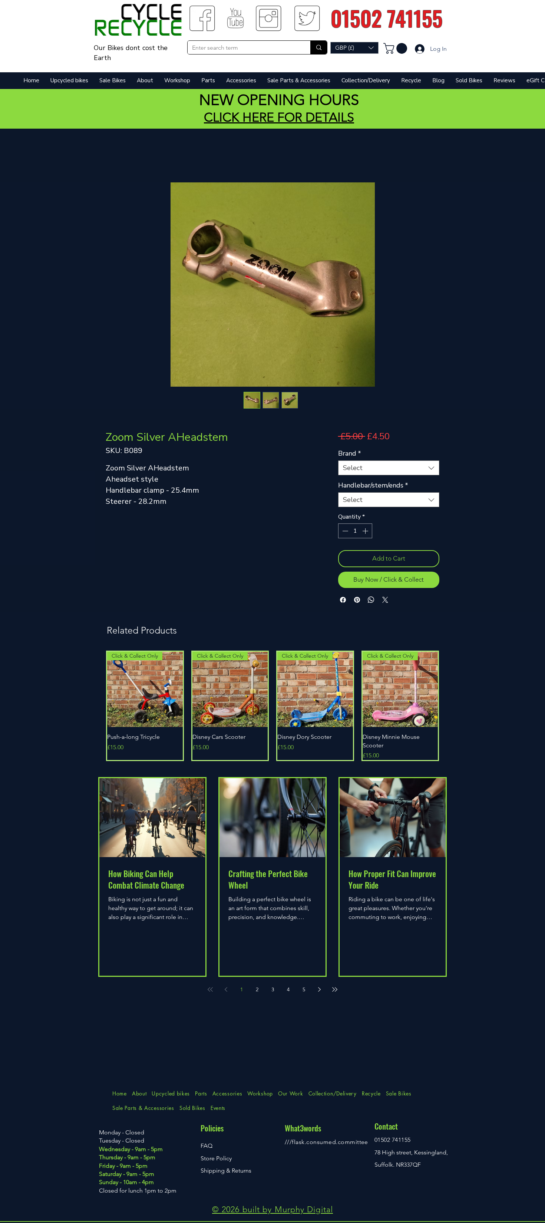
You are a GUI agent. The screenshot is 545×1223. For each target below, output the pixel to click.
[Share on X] (385, 599)
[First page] (210, 989)
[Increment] (366, 531)
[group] (272, 705)
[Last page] (334, 989)
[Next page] (319, 989)
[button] (354, 48)
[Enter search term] (318, 47)
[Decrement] (344, 531)
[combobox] (388, 467)
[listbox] (354, 48)
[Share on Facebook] (342, 599)
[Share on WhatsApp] (371, 599)
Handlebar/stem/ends (373, 485)
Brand (349, 453)
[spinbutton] (355, 531)
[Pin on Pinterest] (357, 599)
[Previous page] (225, 989)
